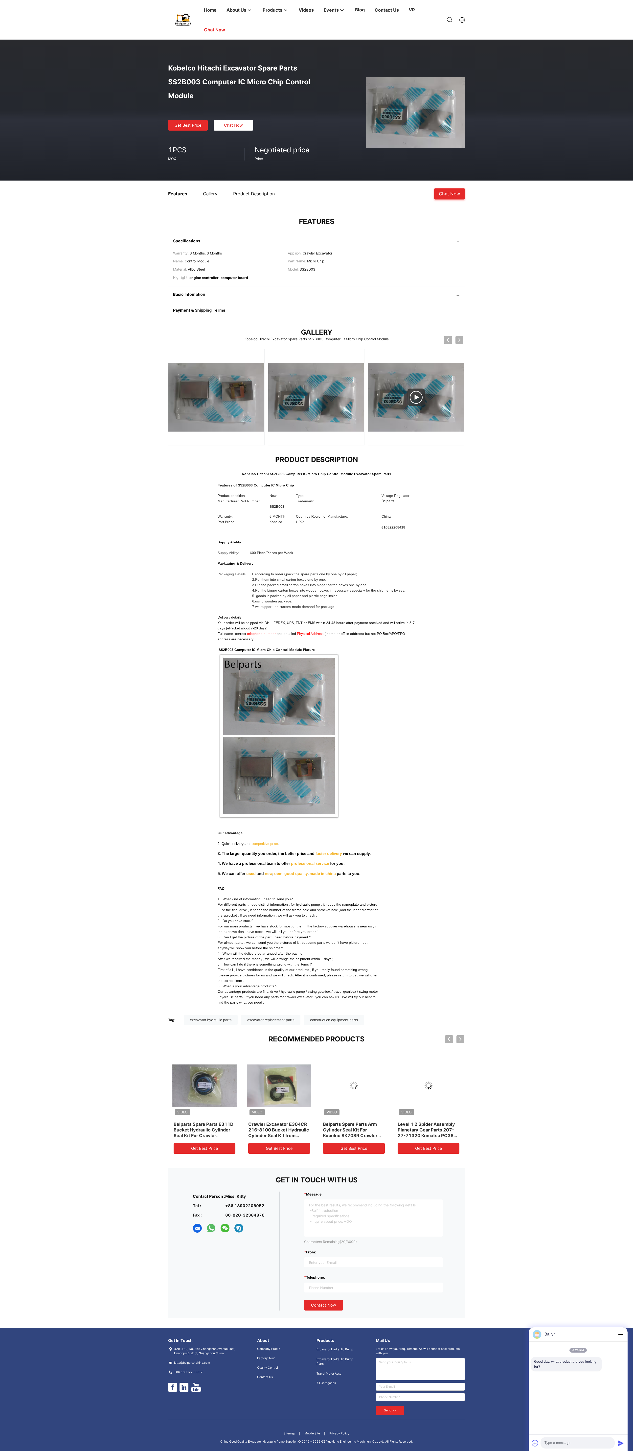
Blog (360, 9)
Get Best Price (188, 125)
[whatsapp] (211, 1228)
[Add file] (535, 1443)
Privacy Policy (339, 1433)
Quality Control (267, 1367)
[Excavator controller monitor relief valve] (316, 397)
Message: (314, 1194)
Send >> (390, 1410)
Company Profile (268, 1349)
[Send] (621, 1443)
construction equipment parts (334, 1020)
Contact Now (323, 1305)
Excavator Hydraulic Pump (334, 1349)
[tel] (252, 1228)
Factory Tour (266, 1358)
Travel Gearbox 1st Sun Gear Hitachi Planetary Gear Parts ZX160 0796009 (428, 1130)
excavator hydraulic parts (210, 1020)
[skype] (238, 1228)
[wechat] (225, 1228)
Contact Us (265, 1377)
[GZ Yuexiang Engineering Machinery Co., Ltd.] (183, 19)
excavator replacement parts (270, 1020)
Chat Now (233, 125)
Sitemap (289, 1433)
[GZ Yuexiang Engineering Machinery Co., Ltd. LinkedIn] (184, 1387)
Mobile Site (312, 1433)
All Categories (326, 1383)
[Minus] (621, 1334)
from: (311, 1252)
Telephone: (315, 1277)
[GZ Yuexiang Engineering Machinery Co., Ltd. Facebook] (172, 1387)
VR (412, 9)
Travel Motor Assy (328, 1373)
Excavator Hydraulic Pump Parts (334, 1361)
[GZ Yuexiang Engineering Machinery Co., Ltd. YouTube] (196, 1387)
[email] (197, 1228)
